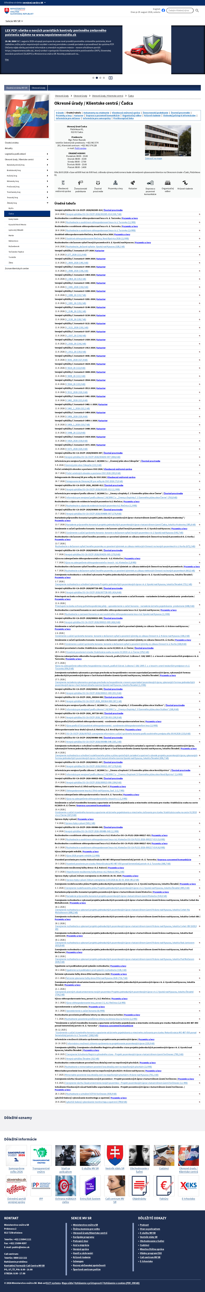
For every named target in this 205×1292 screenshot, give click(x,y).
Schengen (78, 1261)
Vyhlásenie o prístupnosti (88, 1283)
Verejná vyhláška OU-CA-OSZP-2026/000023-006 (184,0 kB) (93, 782)
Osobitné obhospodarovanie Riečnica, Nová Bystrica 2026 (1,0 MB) (97, 238)
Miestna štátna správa (152, 1249)
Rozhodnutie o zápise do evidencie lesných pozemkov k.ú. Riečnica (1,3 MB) (101, 505)
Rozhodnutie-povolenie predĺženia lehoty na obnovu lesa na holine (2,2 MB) (101, 1018)
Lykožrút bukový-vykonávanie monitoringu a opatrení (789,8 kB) (96, 1101)
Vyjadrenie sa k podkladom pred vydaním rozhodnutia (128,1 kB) (96, 970)
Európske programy (83, 1237)
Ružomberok (14, 246)
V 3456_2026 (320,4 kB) (77, 416)
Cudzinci (144, 1245)
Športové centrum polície (87, 1269)
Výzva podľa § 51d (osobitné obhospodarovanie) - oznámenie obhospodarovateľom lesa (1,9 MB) (112, 725)
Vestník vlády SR (148, 1237)
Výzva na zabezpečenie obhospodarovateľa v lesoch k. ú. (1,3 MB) (96, 798)
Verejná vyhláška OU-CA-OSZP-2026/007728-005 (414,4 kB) (93, 592)
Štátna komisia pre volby (86, 1228)
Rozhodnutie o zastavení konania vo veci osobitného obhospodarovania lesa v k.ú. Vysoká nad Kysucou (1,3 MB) (117, 614)
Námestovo (13, 241)
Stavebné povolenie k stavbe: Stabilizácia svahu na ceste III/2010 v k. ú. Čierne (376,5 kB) (107, 652)
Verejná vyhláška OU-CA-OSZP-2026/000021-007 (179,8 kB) (93, 766)
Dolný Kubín (13, 219)
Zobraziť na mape (153, 158)
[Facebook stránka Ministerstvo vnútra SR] (163, 10)
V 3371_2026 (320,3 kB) (77, 448)
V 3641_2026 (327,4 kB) (77, 359)
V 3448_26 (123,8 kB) (75, 432)
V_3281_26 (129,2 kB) (76, 303)
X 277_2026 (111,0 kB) (76, 254)
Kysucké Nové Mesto (17, 224)
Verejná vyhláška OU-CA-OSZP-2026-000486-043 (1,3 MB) (92, 831)
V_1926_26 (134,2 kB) (76, 343)
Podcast (144, 1224)
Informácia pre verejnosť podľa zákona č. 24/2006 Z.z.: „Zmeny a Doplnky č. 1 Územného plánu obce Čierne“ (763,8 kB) (121, 497)
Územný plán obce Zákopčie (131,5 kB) (83, 465)
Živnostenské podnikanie (155, 112)
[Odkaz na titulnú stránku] (19, 10)
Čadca (11, 213)
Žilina (11, 262)
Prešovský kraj (13, 186)
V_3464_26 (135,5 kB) (76, 278)
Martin (11, 235)
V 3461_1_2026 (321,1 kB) (78, 408)
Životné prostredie (180, 112)
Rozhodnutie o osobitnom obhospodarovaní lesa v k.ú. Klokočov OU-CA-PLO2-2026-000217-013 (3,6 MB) (115, 839)
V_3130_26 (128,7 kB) (76, 319)
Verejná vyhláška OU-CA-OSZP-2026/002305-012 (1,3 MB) (93, 489)
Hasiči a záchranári (83, 1253)
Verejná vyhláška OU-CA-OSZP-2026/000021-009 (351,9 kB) (93, 693)
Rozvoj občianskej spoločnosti (89, 1265)
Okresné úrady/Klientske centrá (90, 1233)
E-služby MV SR (148, 1233)
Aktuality (9, 148)
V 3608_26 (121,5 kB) (75, 376)
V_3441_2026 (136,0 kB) (77, 287)
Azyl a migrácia (81, 1245)
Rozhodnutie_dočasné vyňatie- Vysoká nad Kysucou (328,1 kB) (95, 246)
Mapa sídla (67, 1283)
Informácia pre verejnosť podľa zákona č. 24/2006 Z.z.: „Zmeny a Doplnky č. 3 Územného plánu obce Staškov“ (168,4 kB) (122, 709)
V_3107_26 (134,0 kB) (76, 335)
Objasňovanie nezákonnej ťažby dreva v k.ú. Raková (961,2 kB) (95, 871)
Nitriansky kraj (13, 181)
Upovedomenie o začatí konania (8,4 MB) (85, 1010)
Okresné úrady (38, 87)
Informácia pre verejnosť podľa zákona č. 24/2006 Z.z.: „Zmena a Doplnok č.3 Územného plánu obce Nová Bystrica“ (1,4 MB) (124, 774)
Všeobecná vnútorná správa (126, 112)
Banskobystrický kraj (15, 165)
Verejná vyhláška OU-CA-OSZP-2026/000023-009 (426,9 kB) (92, 622)
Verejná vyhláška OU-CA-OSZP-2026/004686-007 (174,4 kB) (93, 513)
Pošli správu (80, 148)
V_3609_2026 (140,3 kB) (77, 262)
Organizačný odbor (132, 115)
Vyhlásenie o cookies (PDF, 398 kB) (121, 1283)
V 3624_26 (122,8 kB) (75, 367)
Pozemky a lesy (64, 115)
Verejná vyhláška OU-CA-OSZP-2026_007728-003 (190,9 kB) (94, 717)
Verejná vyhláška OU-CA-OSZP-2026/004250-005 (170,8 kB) (92, 554)
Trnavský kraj (12, 197)
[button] (14, 20)
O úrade (60, 112)
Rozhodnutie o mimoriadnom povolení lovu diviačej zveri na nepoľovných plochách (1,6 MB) (108, 1066)
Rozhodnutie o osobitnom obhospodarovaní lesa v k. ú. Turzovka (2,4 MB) (101, 230)
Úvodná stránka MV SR (16, 87)
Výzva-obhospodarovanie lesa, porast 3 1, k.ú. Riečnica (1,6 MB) (96, 1002)
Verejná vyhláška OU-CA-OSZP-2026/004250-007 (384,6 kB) (92, 457)
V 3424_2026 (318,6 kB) (77, 440)
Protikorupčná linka (123, 118)
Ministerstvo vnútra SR (85, 1224)
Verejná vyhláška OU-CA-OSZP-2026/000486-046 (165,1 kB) (93, 741)
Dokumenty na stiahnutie (96, 112)
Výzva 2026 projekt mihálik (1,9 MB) (83, 855)
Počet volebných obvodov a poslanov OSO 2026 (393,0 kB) (93, 473)
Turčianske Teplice (16, 252)
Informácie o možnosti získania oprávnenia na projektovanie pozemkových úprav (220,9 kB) (111, 1043)
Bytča (11, 208)
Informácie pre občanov (68, 118)
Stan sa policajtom (150, 1228)
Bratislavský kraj (14, 170)
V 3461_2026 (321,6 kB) (77, 400)
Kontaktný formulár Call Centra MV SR (24, 1265)
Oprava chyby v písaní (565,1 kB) (80, 823)
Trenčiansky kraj (13, 192)
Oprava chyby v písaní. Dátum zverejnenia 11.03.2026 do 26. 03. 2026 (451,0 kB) (102, 879)
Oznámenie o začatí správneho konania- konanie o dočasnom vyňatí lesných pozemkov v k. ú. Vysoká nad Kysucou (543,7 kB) (124, 532)
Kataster (78, 115)
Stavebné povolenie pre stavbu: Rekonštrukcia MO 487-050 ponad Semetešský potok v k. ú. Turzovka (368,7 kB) (118, 863)
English (156, 9)
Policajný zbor (80, 1241)
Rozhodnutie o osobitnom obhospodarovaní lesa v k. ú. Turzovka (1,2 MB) (101, 222)
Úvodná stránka (12, 142)
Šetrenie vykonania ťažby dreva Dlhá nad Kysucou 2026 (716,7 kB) (96, 978)
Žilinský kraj (12, 203)
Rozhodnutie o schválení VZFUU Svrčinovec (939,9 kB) (91, 1093)
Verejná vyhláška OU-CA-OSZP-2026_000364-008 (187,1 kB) (94, 701)
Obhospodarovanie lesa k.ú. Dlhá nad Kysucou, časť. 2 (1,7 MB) (95, 790)
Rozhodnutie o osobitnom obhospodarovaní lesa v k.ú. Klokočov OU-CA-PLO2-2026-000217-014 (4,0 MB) (115, 847)
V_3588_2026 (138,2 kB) (77, 270)
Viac (7, 59)
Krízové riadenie (152, 115)
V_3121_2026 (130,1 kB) (77, 327)
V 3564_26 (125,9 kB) (75, 384)
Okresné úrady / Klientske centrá (19, 159)
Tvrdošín (12, 257)
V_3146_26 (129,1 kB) (76, 311)
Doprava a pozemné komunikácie (103, 115)
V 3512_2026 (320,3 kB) (77, 392)
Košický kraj (12, 175)
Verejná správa (81, 1249)
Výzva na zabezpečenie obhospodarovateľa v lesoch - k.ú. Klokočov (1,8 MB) (100, 562)
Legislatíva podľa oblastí (15, 154)
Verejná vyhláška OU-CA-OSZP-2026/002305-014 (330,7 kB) (93, 214)
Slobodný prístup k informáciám (179, 115)
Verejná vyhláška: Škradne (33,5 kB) (82, 1058)
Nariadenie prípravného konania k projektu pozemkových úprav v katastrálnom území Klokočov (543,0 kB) (116, 896)
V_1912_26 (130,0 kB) (76, 351)
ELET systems (53, 1283)
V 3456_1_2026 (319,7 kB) (78, 424)
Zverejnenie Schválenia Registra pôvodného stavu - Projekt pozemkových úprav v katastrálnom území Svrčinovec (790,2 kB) (124, 1054)
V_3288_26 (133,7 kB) (76, 295)
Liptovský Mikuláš (16, 230)
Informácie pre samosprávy (97, 118)
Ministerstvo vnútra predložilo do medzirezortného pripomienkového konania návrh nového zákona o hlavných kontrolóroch (56, 32)
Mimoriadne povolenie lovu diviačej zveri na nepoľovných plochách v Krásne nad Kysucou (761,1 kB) (111, 1074)
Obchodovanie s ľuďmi (152, 1241)
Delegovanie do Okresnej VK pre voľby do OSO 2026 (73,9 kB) (94, 481)
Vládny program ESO (151, 1253)
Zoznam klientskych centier (17, 268)
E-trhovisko (146, 1261)
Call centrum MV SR (150, 1257)
